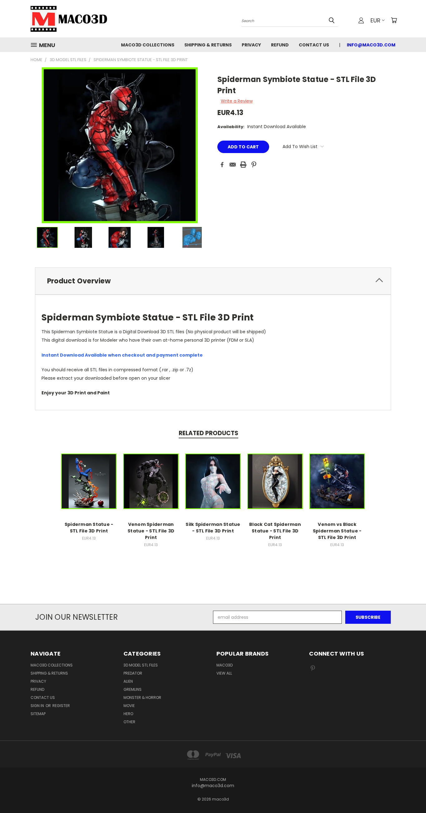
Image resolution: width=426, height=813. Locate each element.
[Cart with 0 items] (394, 20)
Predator (132, 673)
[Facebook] (222, 164)
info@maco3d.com (371, 45)
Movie (129, 705)
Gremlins (132, 689)
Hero (128, 713)
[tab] (213, 281)
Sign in (38, 705)
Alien (128, 681)
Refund (280, 45)
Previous (409, 793)
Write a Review (237, 101)
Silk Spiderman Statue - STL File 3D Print (213, 527)
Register (61, 705)
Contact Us (314, 45)
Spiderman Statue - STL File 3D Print (89, 527)
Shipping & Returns (208, 45)
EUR (375, 20)
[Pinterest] (254, 164)
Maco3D (224, 665)
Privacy (251, 45)
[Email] (233, 164)
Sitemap (38, 713)
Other (129, 721)
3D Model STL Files (140, 665)
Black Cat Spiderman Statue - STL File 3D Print (275, 531)
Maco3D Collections (147, 45)
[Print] (243, 164)
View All (224, 673)
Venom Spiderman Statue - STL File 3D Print (151, 531)
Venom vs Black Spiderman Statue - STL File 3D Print (337, 531)
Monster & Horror (142, 697)
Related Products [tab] (208, 433)
